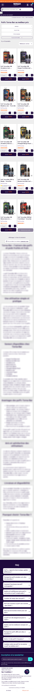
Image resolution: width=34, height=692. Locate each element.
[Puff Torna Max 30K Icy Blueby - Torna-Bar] (8, 169)
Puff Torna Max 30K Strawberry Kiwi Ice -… (7, 142)
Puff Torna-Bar (4, 70)
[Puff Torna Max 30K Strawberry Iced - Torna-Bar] (8, 56)
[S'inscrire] (30, 659)
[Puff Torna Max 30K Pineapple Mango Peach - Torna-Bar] (25, 132)
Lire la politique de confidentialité (9, 685)
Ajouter (8, 79)
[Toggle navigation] (1, 4)
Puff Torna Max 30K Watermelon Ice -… (6, 218)
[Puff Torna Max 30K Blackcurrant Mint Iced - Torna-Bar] (25, 169)
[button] (31, 4)
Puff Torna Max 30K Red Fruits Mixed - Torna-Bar (24, 218)
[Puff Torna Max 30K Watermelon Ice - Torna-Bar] (8, 207)
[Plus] (15, 75)
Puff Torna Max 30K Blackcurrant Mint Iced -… (25, 180)
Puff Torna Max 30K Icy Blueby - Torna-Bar (7, 180)
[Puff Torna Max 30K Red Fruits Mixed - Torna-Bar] (25, 207)
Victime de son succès (25, 230)
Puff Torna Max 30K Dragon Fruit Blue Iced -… (25, 67)
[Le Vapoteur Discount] (15, 4)
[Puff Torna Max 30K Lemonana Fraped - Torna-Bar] (25, 94)
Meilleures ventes (25, 43)
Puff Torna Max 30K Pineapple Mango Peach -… (25, 142)
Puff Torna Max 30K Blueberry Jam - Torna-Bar (8, 104)
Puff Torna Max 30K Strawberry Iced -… (6, 67)
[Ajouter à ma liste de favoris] (14, 62)
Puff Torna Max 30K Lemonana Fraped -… (24, 104)
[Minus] (10, 75)
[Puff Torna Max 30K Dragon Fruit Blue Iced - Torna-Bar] (25, 56)
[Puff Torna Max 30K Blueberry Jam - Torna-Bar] (8, 94)
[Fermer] (1, 13)
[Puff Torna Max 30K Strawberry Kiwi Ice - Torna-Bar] (8, 132)
